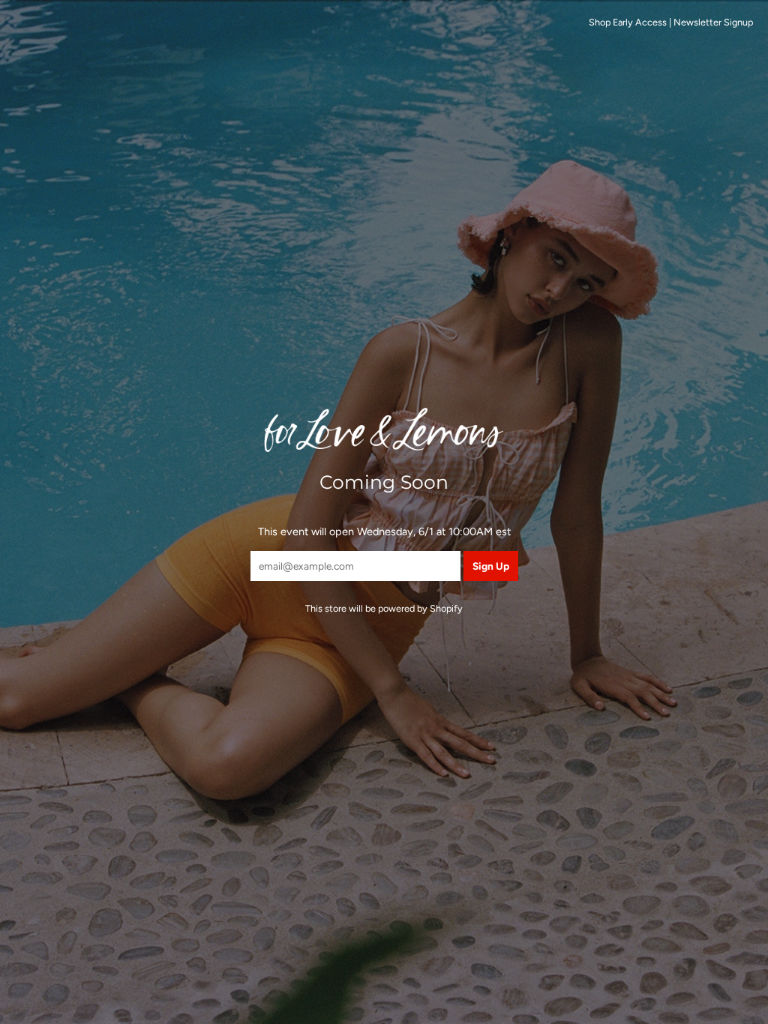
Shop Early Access (628, 22)
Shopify (446, 608)
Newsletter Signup (713, 22)
